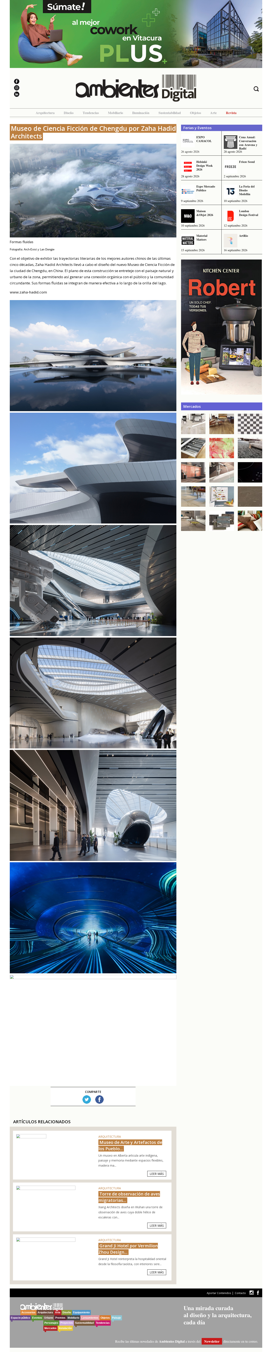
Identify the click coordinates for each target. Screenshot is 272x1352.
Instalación (65, 1328)
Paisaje (116, 1317)
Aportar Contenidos (219, 1293)
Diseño (69, 112)
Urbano (48, 1317)
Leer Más (157, 1174)
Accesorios (28, 1312)
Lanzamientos (89, 1317)
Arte (213, 112)
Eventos (37, 1317)
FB (99, 1099)
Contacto (240, 1293)
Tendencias (91, 112)
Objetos (195, 112)
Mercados (50, 1328)
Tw (86, 1099)
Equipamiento (81, 1312)
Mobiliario (115, 112)
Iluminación (140, 112)
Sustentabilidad (170, 112)
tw (251, 1292)
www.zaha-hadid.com (28, 292)
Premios (60, 1317)
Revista (231, 112)
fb (258, 1292)
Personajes (51, 1322)
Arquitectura (45, 112)
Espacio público (20, 1317)
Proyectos (66, 1322)
